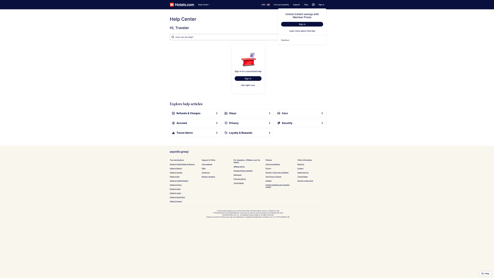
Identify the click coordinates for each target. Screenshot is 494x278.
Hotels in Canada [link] (176, 172)
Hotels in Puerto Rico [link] (177, 197)
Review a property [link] (208, 177)
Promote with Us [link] (240, 179)
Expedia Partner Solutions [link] (243, 171)
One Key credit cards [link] (305, 181)
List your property (281, 4)
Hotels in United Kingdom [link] (179, 181)
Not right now (248, 85)
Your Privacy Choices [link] (273, 177)
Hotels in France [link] (176, 185)
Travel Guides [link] (302, 177)
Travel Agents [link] (239, 183)
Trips (306, 4)
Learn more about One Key (302, 31)
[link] (302, 40)
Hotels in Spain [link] (175, 189)
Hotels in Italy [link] (175, 177)
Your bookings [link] (207, 164)
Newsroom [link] (238, 175)
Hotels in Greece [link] (176, 201)
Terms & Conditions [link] (273, 164)
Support (296, 4)
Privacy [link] (268, 168)
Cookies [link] (268, 181)
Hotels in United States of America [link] (182, 164)
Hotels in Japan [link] (175, 193)
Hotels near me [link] (302, 172)
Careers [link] (300, 168)
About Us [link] (300, 164)
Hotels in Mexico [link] (176, 168)
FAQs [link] (203, 168)
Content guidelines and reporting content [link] (277, 186)
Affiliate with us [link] (239, 167)
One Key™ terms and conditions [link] (277, 172)
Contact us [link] (206, 172)
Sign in (321, 4)
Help (487, 273)
